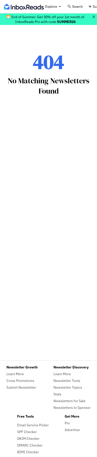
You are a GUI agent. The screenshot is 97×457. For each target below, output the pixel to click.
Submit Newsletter (21, 387)
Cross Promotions (20, 380)
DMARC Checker (30, 445)
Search (77, 6)
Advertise (72, 429)
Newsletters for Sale (69, 400)
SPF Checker (27, 431)
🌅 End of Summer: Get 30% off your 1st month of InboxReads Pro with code (45, 19)
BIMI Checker (28, 452)
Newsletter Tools (66, 380)
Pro (67, 423)
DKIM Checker (28, 438)
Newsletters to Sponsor (72, 407)
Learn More (15, 373)
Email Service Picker (33, 425)
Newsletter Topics (67, 387)
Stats (57, 394)
